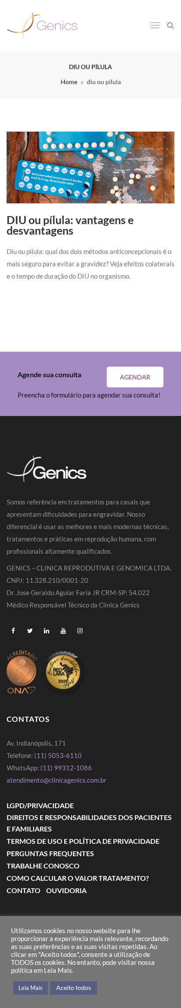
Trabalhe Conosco (43, 865)
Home (69, 81)
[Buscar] (170, 25)
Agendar (135, 377)
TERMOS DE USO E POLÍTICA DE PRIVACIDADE (83, 841)
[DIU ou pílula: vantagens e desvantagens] (90, 167)
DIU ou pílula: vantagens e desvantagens (70, 225)
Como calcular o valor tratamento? (78, 878)
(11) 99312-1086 (66, 768)
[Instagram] (80, 630)
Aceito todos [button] (73, 987)
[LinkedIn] (46, 630)
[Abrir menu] (155, 25)
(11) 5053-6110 (58, 755)
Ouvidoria (66, 890)
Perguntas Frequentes (50, 853)
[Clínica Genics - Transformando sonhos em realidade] (42, 25)
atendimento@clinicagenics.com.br (56, 780)
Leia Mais (30, 987)
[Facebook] (13, 630)
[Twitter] (29, 630)
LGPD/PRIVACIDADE (40, 805)
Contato (23, 890)
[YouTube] (63, 630)
